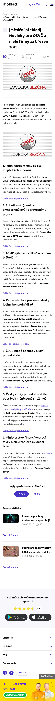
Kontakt (23, 672)
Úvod (5, 14)
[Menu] (50, 4)
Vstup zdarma (15, 695)
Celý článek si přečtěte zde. (16, 198)
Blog (13, 14)
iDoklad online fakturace (10, 4)
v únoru (48, 453)
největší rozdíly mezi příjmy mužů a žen (25, 407)
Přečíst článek (10, 535)
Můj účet (36, 4)
